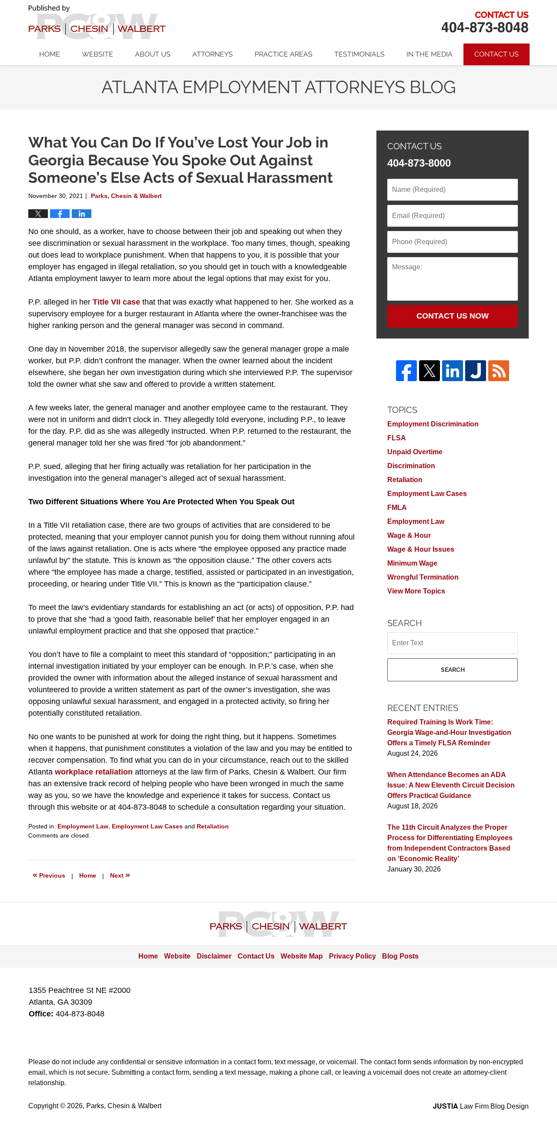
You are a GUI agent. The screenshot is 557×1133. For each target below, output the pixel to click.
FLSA (396, 438)
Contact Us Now (452, 316)
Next (120, 874)
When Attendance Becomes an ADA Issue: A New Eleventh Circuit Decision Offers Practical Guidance (451, 785)
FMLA (397, 507)
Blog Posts (400, 956)
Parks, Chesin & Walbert (485, 22)
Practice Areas (283, 54)
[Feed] (498, 370)
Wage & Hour (409, 535)
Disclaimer (214, 956)
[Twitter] (429, 370)
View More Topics (416, 591)
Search (453, 669)
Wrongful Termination (423, 577)
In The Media (429, 54)
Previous (49, 874)
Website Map (302, 956)
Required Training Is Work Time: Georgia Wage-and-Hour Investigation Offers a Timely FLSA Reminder (449, 732)
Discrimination (411, 465)
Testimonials (359, 54)
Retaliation (213, 826)
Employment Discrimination (433, 424)
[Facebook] (406, 370)
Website (97, 54)
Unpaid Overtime (415, 452)
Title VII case (116, 302)
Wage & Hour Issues (420, 549)
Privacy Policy (352, 956)
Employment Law (82, 826)
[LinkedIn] (452, 370)
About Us (153, 54)
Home (49, 54)
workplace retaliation (94, 772)
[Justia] (475, 370)
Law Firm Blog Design (481, 1106)
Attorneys (212, 54)
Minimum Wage (412, 563)
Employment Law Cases (147, 826)
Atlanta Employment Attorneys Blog (97, 22)
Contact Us (496, 54)
